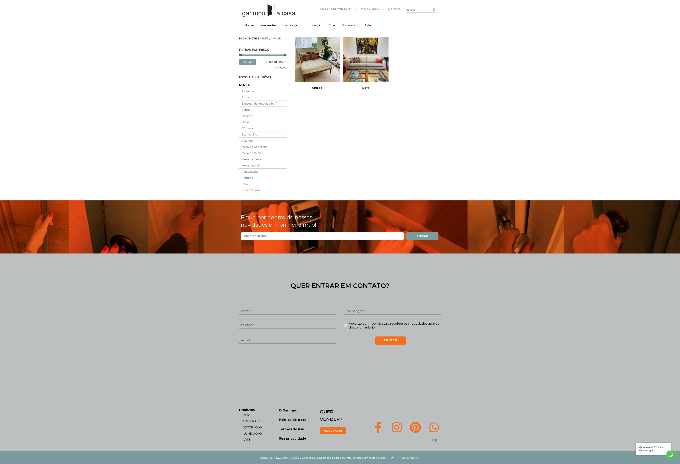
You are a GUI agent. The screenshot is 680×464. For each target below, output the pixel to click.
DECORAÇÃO (252, 427)
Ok (392, 457)
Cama (246, 122)
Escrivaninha (250, 134)
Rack (245, 184)
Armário (247, 97)
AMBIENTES (251, 421)
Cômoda (247, 128)
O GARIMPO (370, 9)
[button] (333, 430)
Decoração (291, 25)
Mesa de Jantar (252, 159)
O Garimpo (288, 410)
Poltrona (247, 178)
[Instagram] (397, 427)
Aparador (248, 91)
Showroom (350, 25)
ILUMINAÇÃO (252, 433)
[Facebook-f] (378, 427)
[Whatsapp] (434, 427)
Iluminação (314, 25)
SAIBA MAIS (410, 457)
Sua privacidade (292, 438)
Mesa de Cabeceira (255, 147)
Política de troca (293, 420)
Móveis (249, 25)
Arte (332, 25)
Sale (368, 25)
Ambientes (268, 25)
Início (243, 38)
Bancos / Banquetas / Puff (259, 103)
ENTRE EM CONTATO (336, 9)
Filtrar (248, 61)
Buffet (246, 109)
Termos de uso (291, 429)
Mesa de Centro (252, 153)
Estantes (247, 140)
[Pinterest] (415, 427)
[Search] (434, 10)
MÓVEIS (254, 38)
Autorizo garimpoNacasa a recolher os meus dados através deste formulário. (394, 325)
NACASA (394, 9)
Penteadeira (250, 171)
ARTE (247, 439)
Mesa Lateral (250, 165)
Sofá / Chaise (251, 190)
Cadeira (247, 116)
